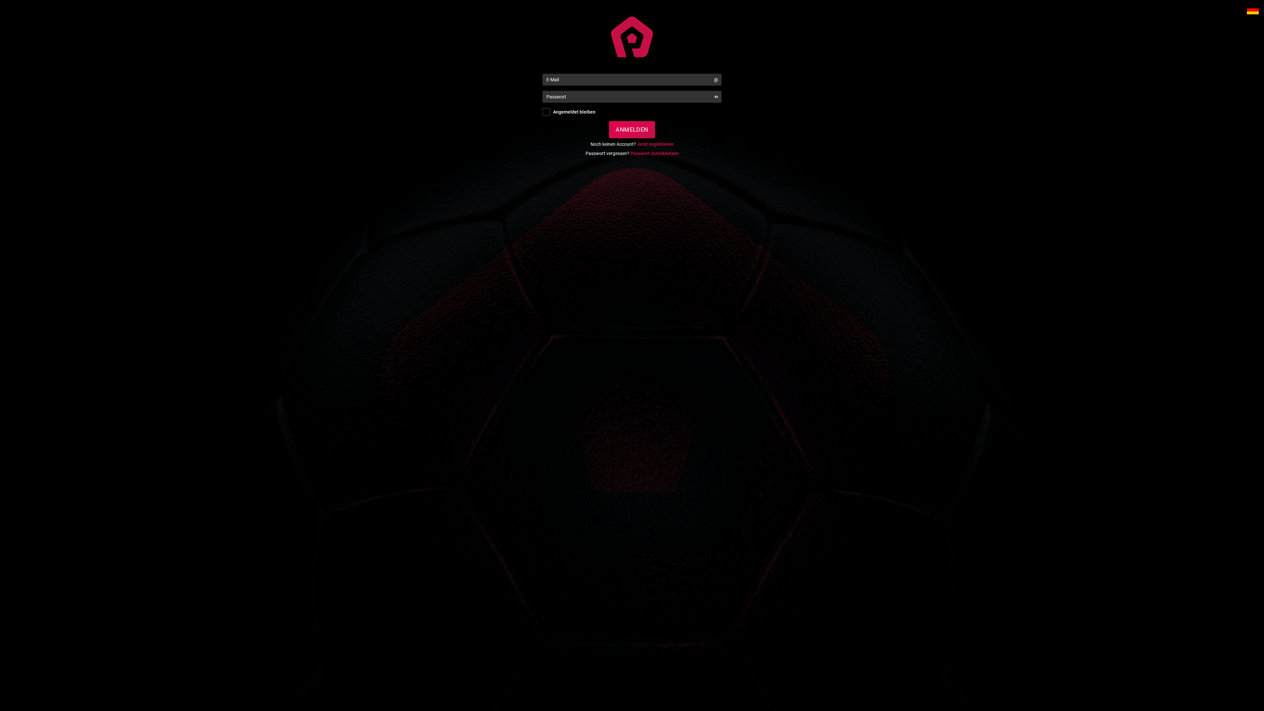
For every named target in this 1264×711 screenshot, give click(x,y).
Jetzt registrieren (655, 144)
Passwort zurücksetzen (654, 153)
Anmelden (632, 129)
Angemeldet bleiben (574, 112)
